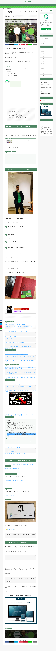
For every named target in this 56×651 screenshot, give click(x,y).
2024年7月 (42, 51)
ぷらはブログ (28, 1)
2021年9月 (42, 71)
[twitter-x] (46, 31)
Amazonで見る (17, 309)
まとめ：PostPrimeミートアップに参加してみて (16, 119)
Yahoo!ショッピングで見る (17, 311)
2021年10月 (42, 70)
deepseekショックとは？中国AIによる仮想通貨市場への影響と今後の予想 (46, 82)
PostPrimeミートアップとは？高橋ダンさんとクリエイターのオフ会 (19, 111)
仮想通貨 (42, 43)
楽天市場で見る (25, 309)
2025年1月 (42, 49)
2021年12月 (42, 66)
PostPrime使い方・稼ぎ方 (8, 628)
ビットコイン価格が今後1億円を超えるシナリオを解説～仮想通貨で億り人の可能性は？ (46, 91)
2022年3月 (42, 61)
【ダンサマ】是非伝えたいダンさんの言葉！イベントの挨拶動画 (14, 480)
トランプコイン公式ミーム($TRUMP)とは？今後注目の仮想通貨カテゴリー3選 (46, 84)
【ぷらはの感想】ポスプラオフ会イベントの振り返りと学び (18, 113)
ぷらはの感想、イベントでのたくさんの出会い (17, 115)
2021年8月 (42, 73)
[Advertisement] (20, 100)
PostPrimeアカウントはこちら (46, 29)
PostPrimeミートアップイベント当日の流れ (16, 114)
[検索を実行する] (51, 10)
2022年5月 (42, 58)
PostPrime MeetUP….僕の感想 (9, 469)
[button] (7, 44)
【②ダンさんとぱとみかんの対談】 (10, 495)
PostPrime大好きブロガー (14, 82)
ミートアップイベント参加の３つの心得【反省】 (17, 116)
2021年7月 (42, 75)
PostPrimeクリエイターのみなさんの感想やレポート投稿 (17, 117)
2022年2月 (42, 63)
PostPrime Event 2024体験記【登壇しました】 (46, 94)
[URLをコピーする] (35, 44)
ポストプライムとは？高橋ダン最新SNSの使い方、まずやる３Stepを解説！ (23, 140)
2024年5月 (42, 53)
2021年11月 (42, 68)
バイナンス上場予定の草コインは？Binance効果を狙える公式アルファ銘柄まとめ (46, 87)
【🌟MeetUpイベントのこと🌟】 (10, 529)
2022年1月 (42, 65)
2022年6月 (42, 56)
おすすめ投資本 (43, 41)
